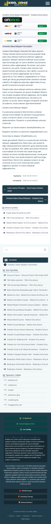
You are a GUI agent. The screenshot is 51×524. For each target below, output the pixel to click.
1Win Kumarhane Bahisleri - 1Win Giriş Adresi (25, 285)
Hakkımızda (26, 516)
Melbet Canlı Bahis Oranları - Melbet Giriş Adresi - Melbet (27, 300)
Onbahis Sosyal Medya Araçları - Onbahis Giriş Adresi (27, 334)
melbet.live (12, 385)
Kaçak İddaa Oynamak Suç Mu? (18, 213)
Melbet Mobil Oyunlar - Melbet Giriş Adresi (24, 320)
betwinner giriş (14, 395)
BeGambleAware (26, 502)
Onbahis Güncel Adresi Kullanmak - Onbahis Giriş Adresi (27, 329)
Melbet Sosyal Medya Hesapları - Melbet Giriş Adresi (27, 310)
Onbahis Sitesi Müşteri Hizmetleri (22, 264)
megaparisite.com (15, 405)
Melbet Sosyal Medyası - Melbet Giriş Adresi (24, 325)
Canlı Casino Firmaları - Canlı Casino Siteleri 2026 (25, 189)
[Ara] (45, 249)
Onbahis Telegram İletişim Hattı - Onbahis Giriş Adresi (27, 354)
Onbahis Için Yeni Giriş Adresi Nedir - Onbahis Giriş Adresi (27, 344)
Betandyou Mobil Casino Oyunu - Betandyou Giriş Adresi (27, 359)
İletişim (18, 516)
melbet (10, 390)
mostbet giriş (13, 400)
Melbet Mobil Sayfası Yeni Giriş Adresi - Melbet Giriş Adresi (27, 223)
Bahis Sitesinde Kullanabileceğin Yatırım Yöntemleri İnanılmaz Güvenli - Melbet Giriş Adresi (27, 290)
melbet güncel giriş (28, 437)
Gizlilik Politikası (25, 519)
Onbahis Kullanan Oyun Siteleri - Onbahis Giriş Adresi (27, 228)
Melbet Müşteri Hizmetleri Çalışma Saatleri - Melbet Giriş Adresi (27, 305)
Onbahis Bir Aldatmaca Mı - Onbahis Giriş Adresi (26, 339)
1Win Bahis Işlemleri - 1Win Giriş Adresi (22, 280)
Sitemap (11, 516)
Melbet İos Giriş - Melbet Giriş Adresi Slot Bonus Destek (27, 295)
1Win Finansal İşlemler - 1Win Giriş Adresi (22, 218)
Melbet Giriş (9, 437)
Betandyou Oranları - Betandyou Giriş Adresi (24, 369)
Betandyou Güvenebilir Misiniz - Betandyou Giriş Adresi (27, 364)
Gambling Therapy (26, 496)
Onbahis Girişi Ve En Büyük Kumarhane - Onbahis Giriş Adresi (27, 349)
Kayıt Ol (41, 26)
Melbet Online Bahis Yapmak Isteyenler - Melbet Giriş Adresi (27, 315)
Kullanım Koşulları (37, 516)
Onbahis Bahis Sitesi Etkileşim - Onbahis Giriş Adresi (24, 199)
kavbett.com (13, 380)
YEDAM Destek (27, 491)
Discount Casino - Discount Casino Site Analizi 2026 (27, 275)
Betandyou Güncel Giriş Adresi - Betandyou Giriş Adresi (27, 233)
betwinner (17, 437)
